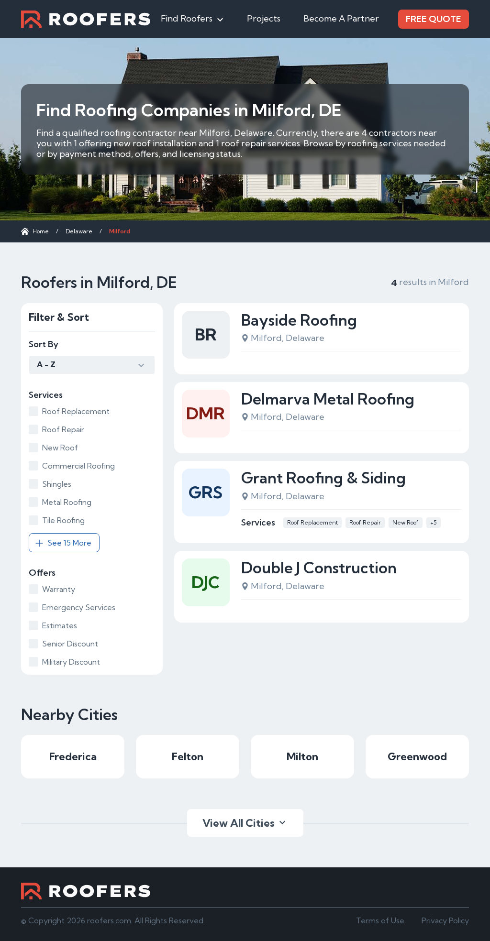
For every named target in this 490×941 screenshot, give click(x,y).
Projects (263, 18)
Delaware (79, 231)
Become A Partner (341, 18)
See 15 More (69, 542)
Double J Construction (319, 567)
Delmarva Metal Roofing (327, 399)
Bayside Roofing (299, 320)
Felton (187, 756)
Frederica (73, 756)
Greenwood (417, 756)
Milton (302, 756)
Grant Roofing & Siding (323, 478)
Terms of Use (380, 920)
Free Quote (433, 18)
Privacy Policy (445, 920)
